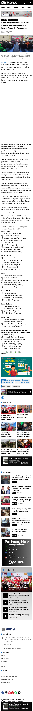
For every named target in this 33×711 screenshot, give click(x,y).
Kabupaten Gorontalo (7, 679)
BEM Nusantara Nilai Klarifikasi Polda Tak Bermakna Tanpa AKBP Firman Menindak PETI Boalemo (18, 601)
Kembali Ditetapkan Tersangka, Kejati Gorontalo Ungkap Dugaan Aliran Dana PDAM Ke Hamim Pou (23, 416)
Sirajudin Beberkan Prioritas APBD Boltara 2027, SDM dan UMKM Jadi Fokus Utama (19, 615)
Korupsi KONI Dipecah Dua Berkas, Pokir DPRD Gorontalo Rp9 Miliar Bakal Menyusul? (23, 434)
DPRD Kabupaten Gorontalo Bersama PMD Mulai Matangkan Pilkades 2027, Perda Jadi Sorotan (21, 520)
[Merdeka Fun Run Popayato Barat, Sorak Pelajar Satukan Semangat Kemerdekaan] (8, 409)
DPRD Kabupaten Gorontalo (14, 380)
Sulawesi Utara (5, 682)
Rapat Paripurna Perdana (23, 382)
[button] (24, 3)
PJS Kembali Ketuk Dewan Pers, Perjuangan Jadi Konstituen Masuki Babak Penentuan (19, 595)
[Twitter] (6, 692)
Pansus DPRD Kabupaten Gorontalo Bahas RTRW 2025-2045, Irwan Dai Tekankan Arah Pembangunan (22, 477)
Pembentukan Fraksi (8, 382)
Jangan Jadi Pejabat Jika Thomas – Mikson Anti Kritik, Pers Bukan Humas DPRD (21, 488)
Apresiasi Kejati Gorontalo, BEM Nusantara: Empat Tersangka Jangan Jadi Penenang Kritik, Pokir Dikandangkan (8, 434)
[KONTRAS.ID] (9, 2)
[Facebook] (2, 692)
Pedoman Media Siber (7, 699)
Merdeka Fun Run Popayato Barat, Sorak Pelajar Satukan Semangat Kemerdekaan (8, 417)
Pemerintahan (5, 658)
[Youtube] (12, 692)
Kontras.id (4, 62)
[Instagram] (9, 692)
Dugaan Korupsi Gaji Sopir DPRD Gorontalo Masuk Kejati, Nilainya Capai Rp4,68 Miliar (18, 608)
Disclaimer (21, 701)
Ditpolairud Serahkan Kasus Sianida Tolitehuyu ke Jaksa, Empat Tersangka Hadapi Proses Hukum (8, 451)
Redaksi (3, 701)
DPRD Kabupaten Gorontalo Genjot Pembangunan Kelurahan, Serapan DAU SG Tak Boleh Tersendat (21, 509)
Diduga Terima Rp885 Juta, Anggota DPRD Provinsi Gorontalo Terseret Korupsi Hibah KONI (23, 451)
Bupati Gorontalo (6, 685)
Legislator (15, 19)
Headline (3, 666)
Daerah (9, 19)
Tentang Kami (20, 699)
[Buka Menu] (27, 3)
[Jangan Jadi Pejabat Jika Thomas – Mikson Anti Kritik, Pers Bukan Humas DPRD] (5, 489)
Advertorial (4, 19)
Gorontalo (26, 380)
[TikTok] (19, 692)
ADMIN (2, 31)
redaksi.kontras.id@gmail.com (12, 648)
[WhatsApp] (15, 692)
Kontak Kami (11, 701)
